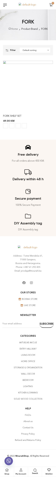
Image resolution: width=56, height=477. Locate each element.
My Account (21, 474)
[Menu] (5, 5)
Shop (7, 474)
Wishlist (49, 474)
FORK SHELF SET (12, 115)
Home (14, 28)
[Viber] (9, 461)
